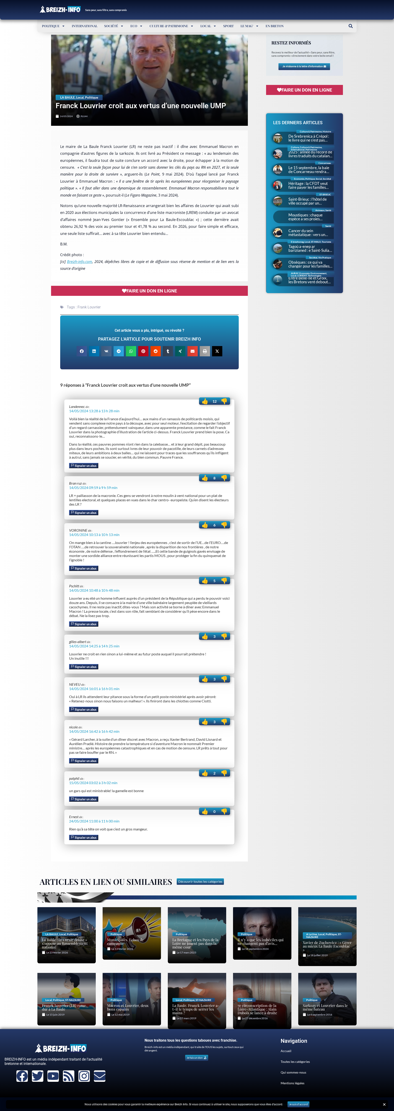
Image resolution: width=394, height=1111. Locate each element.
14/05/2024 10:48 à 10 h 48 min (94, 590)
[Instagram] (84, 1076)
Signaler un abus (85, 466)
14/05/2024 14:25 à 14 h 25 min (94, 646)
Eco (133, 26)
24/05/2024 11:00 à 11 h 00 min (94, 821)
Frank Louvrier (89, 307)
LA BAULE (67, 97)
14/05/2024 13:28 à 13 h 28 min (94, 411)
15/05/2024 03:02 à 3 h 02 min (93, 782)
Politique (51, 26)
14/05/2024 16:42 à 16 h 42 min (94, 731)
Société (111, 26)
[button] (350, 26)
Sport (228, 26)
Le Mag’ (247, 26)
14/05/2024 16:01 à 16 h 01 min (94, 688)
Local (205, 26)
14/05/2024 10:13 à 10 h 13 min (94, 534)
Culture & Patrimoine (169, 26)
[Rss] (68, 1076)
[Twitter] (37, 1076)
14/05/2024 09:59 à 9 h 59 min (93, 487)
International (84, 26)
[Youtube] (53, 1076)
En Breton (275, 26)
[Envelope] (99, 1076)
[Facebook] (22, 1076)
